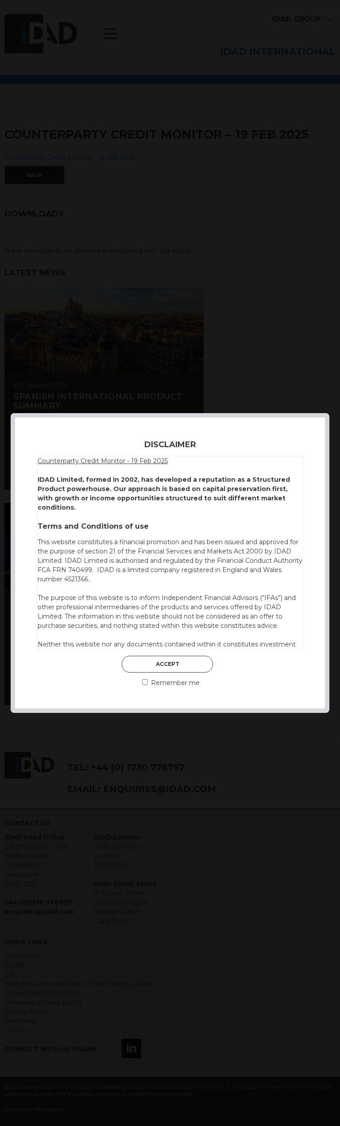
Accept (167, 664)
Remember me (174, 683)
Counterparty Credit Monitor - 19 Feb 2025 (103, 461)
